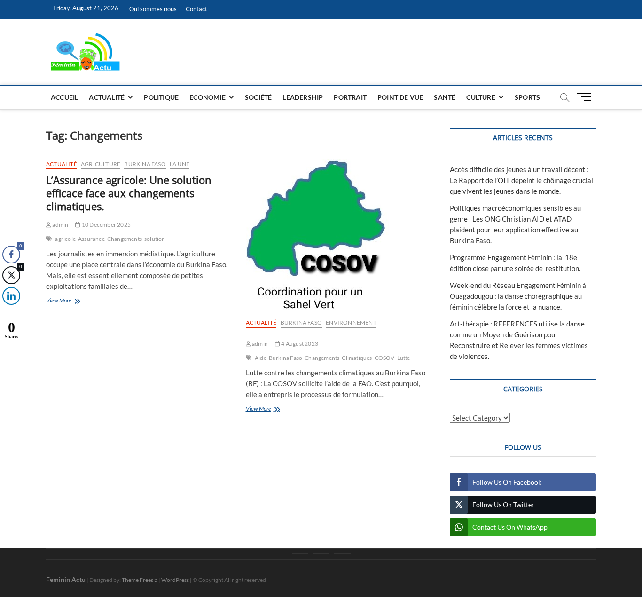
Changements (124, 238)
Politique (161, 97)
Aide (260, 357)
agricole (65, 238)
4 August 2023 (299, 343)
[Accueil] (300, 553)
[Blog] (321, 553)
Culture (480, 97)
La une (179, 163)
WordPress (175, 579)
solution (154, 238)
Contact (196, 9)
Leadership (302, 97)
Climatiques (357, 357)
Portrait (350, 97)
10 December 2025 (106, 224)
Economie (207, 97)
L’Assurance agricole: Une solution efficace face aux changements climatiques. (128, 193)
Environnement (351, 322)
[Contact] (342, 553)
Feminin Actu (66, 579)
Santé (444, 97)
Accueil (64, 97)
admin (59, 224)
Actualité (107, 97)
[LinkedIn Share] (11, 296)
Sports (527, 97)
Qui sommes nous (153, 9)
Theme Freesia (139, 579)
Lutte (403, 357)
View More (74, 301)
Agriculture (100, 163)
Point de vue (400, 97)
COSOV (385, 357)
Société (258, 97)
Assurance (91, 238)
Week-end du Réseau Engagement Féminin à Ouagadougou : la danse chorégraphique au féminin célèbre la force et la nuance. (518, 296)
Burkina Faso (144, 163)
